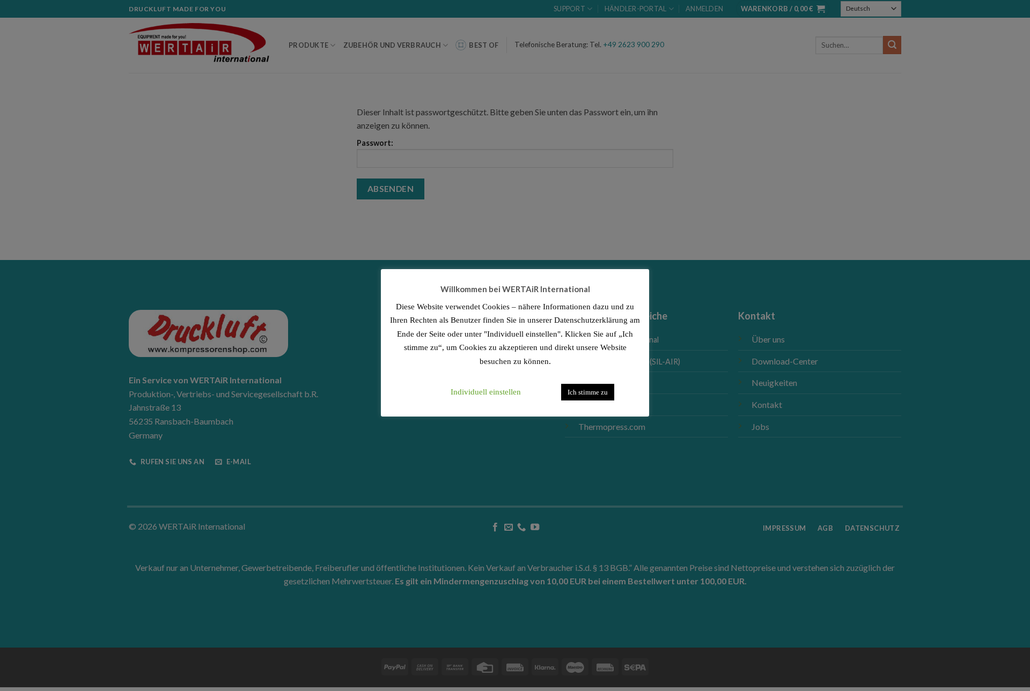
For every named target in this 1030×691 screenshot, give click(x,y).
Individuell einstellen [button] (486, 392)
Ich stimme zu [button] (588, 392)
